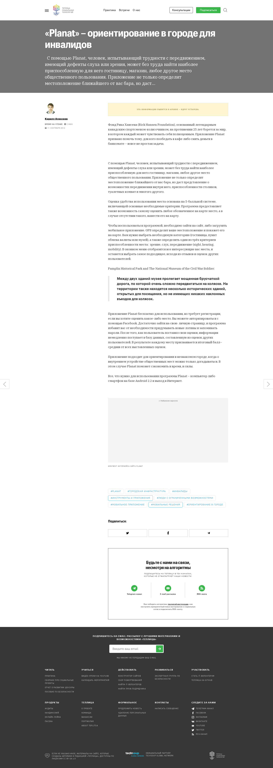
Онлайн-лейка (53, 717)
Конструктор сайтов (129, 676)
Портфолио (88, 721)
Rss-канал (202, 734)
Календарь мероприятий (95, 680)
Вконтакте (201, 721)
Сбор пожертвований (130, 680)
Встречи (124, 10)
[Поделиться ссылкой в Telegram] (208, 533)
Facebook (201, 713)
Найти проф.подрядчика (132, 689)
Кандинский (52, 713)
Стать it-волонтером (202, 676)
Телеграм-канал (205, 709)
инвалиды (181, 491)
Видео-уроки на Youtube (95, 676)
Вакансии (87, 717)
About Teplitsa (90, 726)
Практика (109, 10)
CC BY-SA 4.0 (69, 759)
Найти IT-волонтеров (129, 685)
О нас (136, 10)
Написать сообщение (167, 709)
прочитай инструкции (178, 604)
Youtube (200, 726)
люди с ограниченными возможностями (185, 498)
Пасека (49, 721)
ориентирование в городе (205, 504)
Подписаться (208, 10)
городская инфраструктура (147, 491)
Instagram (201, 717)
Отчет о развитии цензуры (60, 688)
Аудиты (49, 709)
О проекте (87, 709)
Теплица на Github (201, 680)
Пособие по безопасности (59, 692)
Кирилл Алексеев (56, 118)
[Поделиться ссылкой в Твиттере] (127, 533)
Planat (116, 491)
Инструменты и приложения (131, 498)
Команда (86, 713)
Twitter (200, 730)
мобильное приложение (128, 504)
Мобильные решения (166, 504)
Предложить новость (130, 709)
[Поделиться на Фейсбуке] (168, 533)
